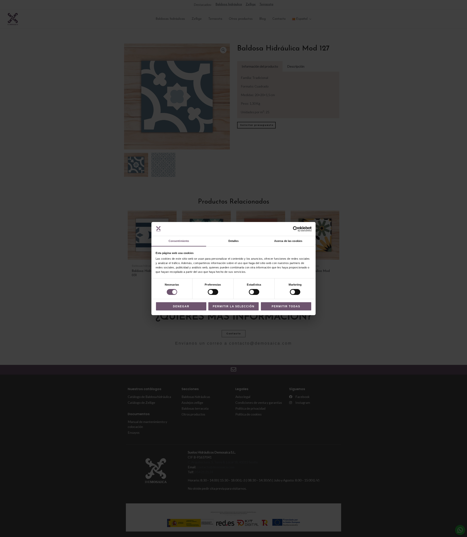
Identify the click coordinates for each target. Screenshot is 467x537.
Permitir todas (286, 306)
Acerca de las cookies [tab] (288, 240)
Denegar (181, 306)
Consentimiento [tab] (179, 240)
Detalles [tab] (233, 240)
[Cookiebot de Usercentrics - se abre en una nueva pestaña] (296, 229)
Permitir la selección (233, 306)
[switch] (213, 292)
